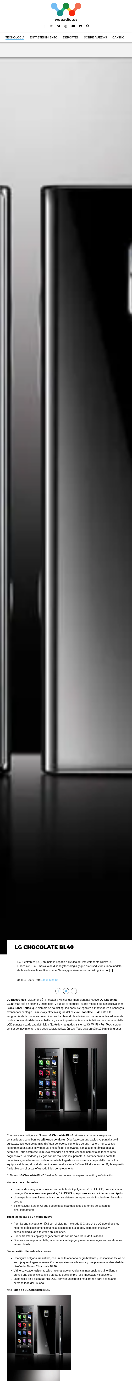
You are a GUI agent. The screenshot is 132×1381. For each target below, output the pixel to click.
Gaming (118, 37)
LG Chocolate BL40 (44, 947)
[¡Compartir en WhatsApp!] (74, 991)
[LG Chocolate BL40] (66, 505)
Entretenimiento (43, 37)
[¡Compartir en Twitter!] (66, 991)
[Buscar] (88, 26)
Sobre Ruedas (95, 37)
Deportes (71, 37)
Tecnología (15, 37)
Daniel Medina (49, 979)
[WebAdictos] (66, 11)
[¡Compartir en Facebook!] (58, 991)
